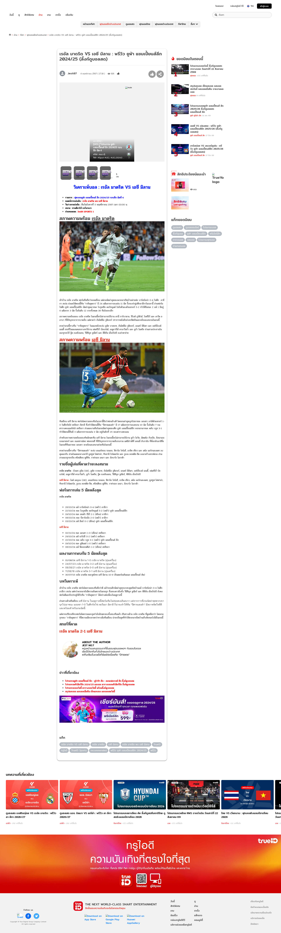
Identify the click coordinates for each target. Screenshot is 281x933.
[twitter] (36, 916)
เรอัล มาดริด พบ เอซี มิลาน (95, 201)
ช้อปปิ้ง (174, 915)
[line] (20, 916)
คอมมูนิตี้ (198, 920)
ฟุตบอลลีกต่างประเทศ (110, 24)
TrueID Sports (79, 750)
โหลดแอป (219, 6)
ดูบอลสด (130, 24)
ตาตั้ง (58, 15)
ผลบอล (191, 240)
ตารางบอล (178, 240)
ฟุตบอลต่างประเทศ (164, 24)
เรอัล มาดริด (98, 744)
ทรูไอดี (64, 750)
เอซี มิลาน (113, 744)
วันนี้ (11, 15)
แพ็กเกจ (198, 915)
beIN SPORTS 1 (86, 211)
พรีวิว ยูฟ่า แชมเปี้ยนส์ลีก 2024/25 (129, 750)
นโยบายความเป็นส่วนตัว (261, 912)
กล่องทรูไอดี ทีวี (237, 6)
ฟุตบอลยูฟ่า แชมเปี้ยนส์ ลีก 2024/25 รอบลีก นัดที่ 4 (99, 197)
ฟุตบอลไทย (144, 24)
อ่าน (40, 15)
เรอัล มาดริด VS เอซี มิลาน (74, 744)
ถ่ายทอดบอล (179, 246)
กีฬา (22, 35)
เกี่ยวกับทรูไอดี (257, 901)
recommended (99, 750)
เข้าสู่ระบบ (264, 6)
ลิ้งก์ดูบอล (178, 233)
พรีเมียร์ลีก (215, 233)
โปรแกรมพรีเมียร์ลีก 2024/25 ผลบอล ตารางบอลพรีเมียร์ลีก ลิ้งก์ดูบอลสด (100, 684)
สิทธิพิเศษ (29, 15)
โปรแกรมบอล (209, 227)
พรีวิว (153, 750)
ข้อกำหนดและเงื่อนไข (260, 907)
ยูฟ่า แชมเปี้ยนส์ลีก (196, 233)
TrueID (18, 6)
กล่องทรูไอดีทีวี (178, 920)
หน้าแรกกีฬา (89, 24)
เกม (49, 15)
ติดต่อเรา (254, 924)
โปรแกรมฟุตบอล (206, 240)
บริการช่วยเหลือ (257, 918)
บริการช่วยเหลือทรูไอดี (181, 925)
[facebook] (28, 916)
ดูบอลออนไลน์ (192, 227)
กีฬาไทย (182, 24)
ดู (19, 15)
